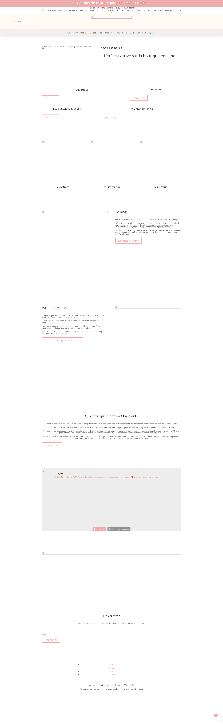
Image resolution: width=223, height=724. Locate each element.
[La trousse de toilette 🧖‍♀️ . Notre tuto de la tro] (146, 500)
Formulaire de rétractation (132, 689)
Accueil (68, 33)
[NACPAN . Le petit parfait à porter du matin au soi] (169, 493)
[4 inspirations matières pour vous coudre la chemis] (123, 499)
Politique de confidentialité (90, 689)
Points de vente (105, 685)
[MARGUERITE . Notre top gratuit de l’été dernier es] (100, 499)
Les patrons (52, 445)
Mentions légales (111, 689)
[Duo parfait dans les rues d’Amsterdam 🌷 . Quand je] (53, 504)
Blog (132, 33)
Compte (140, 33)
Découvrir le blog (128, 241)
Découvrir (109, 65)
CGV (132, 685)
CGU (126, 685)
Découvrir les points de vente (62, 340)
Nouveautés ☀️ (80, 33)
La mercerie (119, 33)
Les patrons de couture (99, 33)
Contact (92, 685)
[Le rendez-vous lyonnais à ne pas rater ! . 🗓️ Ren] (76, 498)
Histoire (117, 685)
